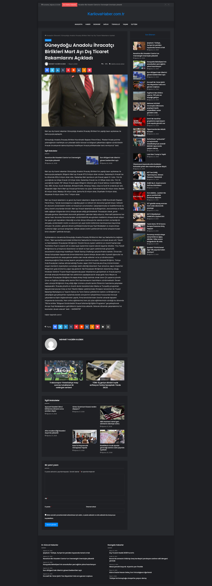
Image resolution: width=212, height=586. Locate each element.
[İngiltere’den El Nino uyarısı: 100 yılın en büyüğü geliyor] (139, 96)
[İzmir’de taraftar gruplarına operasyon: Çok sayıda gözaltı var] (139, 122)
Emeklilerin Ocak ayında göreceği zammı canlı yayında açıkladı (112, 447)
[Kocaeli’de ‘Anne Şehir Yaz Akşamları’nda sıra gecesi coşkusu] (139, 85)
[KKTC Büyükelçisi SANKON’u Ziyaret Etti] (139, 217)
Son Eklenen (150, 35)
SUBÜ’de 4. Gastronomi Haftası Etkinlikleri (156, 184)
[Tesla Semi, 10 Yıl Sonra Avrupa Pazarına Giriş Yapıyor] (139, 227)
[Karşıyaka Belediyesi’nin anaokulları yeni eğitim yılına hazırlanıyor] (139, 65)
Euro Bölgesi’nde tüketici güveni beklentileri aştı (157, 73)
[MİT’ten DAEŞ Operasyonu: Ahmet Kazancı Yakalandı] (139, 175)
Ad (46, 498)
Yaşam (125, 24)
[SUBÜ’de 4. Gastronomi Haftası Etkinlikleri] (139, 186)
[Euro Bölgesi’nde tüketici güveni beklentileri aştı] (92, 160)
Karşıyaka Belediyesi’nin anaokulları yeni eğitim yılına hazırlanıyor (100, 5)
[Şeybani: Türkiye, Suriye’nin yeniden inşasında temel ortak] (139, 46)
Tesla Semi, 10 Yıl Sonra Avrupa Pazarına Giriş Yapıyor (156, 226)
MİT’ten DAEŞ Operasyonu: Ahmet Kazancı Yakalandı (155, 174)
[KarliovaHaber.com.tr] (106, 14)
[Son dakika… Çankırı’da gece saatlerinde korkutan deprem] (139, 196)
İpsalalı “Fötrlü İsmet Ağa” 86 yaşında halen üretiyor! (156, 249)
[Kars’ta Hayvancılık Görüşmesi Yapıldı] (84, 436)
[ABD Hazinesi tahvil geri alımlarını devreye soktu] (112, 413)
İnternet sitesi (91, 507)
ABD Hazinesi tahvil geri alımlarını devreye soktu (109, 422)
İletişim (134, 24)
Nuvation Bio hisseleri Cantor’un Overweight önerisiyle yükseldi (146, 54)
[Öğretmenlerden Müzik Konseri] (139, 132)
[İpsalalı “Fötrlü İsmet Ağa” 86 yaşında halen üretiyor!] (139, 250)
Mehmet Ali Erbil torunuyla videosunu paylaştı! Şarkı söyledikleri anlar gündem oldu (155, 108)
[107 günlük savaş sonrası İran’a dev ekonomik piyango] (139, 206)
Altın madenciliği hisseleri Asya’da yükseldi (55, 432)
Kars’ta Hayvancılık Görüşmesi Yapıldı (80, 446)
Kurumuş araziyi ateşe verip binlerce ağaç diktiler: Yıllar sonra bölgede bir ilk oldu (156, 238)
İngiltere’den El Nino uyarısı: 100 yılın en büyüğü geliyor (155, 95)
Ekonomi (96, 24)
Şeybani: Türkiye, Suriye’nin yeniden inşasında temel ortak (156, 45)
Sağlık (106, 24)
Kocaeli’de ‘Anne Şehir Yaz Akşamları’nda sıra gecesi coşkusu (156, 84)
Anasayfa (78, 24)
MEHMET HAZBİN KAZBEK (57, 64)
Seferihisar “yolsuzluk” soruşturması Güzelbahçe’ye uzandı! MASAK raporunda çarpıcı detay (156, 143)
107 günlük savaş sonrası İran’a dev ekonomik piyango (157, 205)
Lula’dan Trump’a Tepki (156, 154)
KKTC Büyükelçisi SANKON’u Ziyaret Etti (155, 215)
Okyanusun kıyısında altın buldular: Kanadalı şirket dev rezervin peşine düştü (149, 165)
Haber (87, 24)
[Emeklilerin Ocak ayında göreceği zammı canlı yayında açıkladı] (112, 436)
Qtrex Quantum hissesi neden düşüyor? (84, 408)
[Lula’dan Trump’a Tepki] (139, 157)
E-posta (48, 507)
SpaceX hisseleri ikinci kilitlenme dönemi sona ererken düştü (54, 409)
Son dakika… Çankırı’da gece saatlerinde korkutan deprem (156, 195)
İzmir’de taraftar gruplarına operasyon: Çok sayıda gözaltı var (156, 121)
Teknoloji (116, 24)
